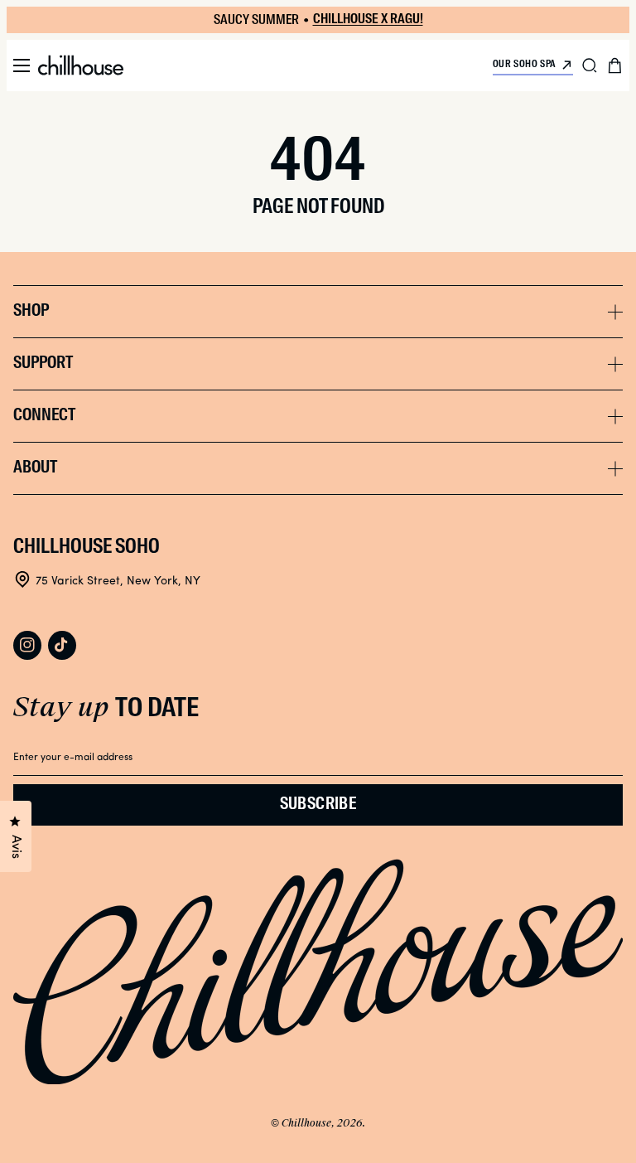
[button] (21, 65)
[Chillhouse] (80, 65)
